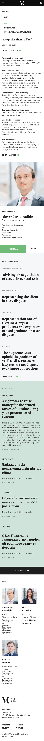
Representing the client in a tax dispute (20, 299)
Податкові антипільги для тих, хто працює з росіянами (20, 502)
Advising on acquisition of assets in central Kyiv (20, 277)
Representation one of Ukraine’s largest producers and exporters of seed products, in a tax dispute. (21, 327)
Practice (5, 11)
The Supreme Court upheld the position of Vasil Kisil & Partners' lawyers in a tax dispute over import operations (20, 361)
